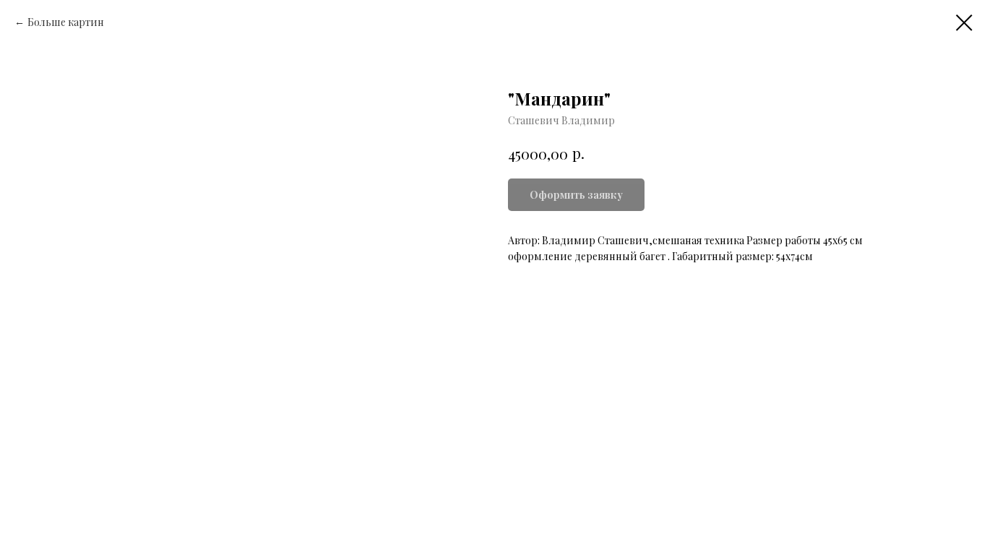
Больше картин (65, 22)
